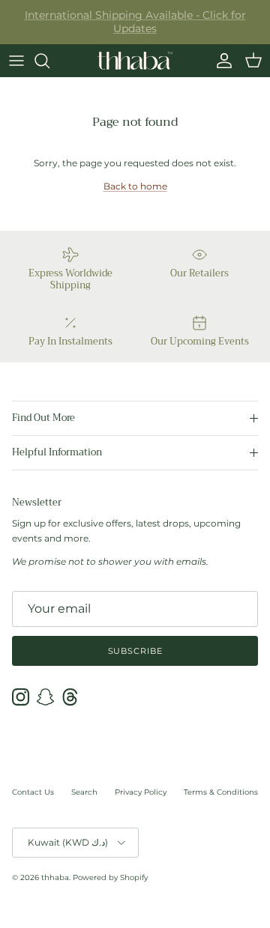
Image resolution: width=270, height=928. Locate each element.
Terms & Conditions (221, 792)
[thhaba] (135, 61)
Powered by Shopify (110, 877)
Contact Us (33, 792)
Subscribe (135, 651)
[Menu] (16, 60)
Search (84, 792)
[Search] (49, 60)
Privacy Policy (140, 792)
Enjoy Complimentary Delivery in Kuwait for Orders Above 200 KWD (135, 27)
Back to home (135, 186)
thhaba (55, 877)
